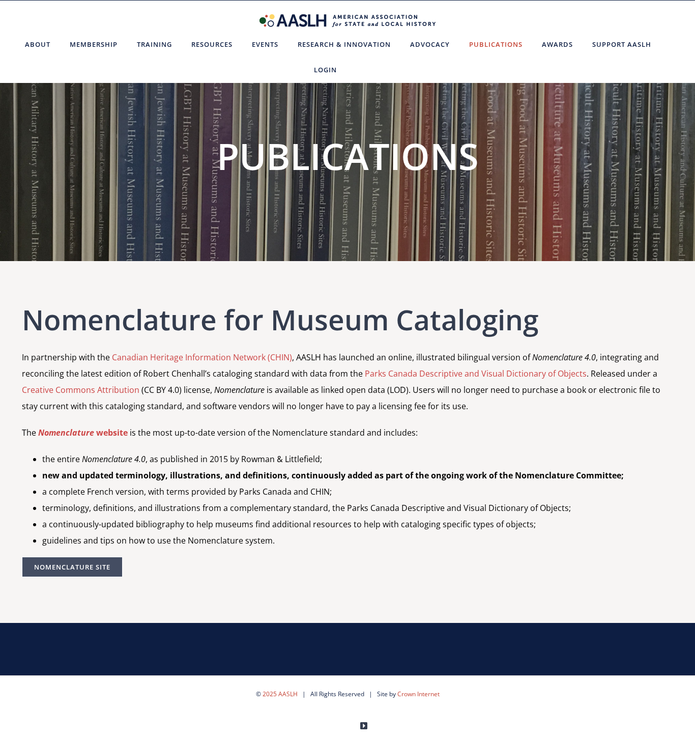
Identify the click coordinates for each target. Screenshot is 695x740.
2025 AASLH (280, 694)
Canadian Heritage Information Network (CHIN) (202, 357)
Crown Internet (418, 694)
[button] (359, 69)
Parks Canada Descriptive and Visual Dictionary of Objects (476, 373)
